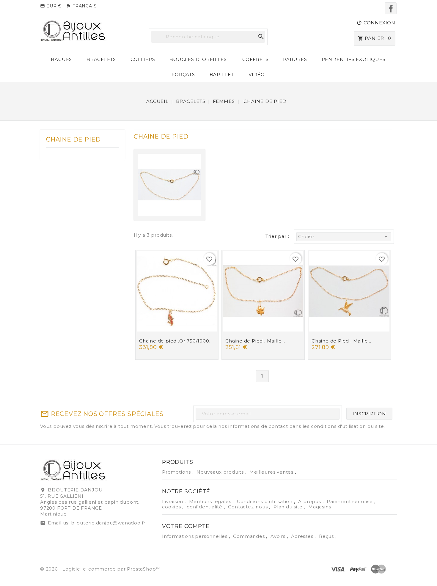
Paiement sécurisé (350, 501)
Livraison (173, 501)
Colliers (143, 59)
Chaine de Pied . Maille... (255, 341)
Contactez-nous (248, 507)
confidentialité (205, 507)
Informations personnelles (195, 536)
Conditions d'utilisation (265, 501)
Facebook (390, 8)
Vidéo (257, 74)
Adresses (303, 536)
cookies (172, 507)
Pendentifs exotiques (354, 59)
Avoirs (279, 536)
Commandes (249, 536)
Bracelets (101, 59)
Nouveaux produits (221, 472)
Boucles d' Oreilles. (198, 59)
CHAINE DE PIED (73, 139)
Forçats (183, 74)
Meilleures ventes (272, 472)
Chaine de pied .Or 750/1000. (174, 341)
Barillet (222, 74)
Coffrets (255, 59)
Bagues (61, 59)
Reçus (327, 536)
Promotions (177, 472)
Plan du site (288, 507)
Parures (295, 59)
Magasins (320, 507)
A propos (310, 501)
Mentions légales (211, 501)
